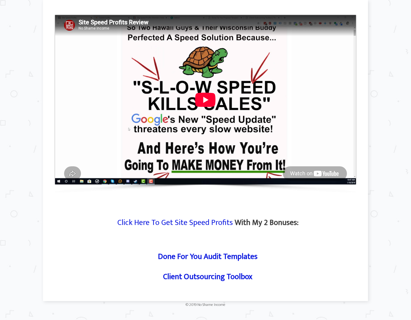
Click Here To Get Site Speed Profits (175, 222)
